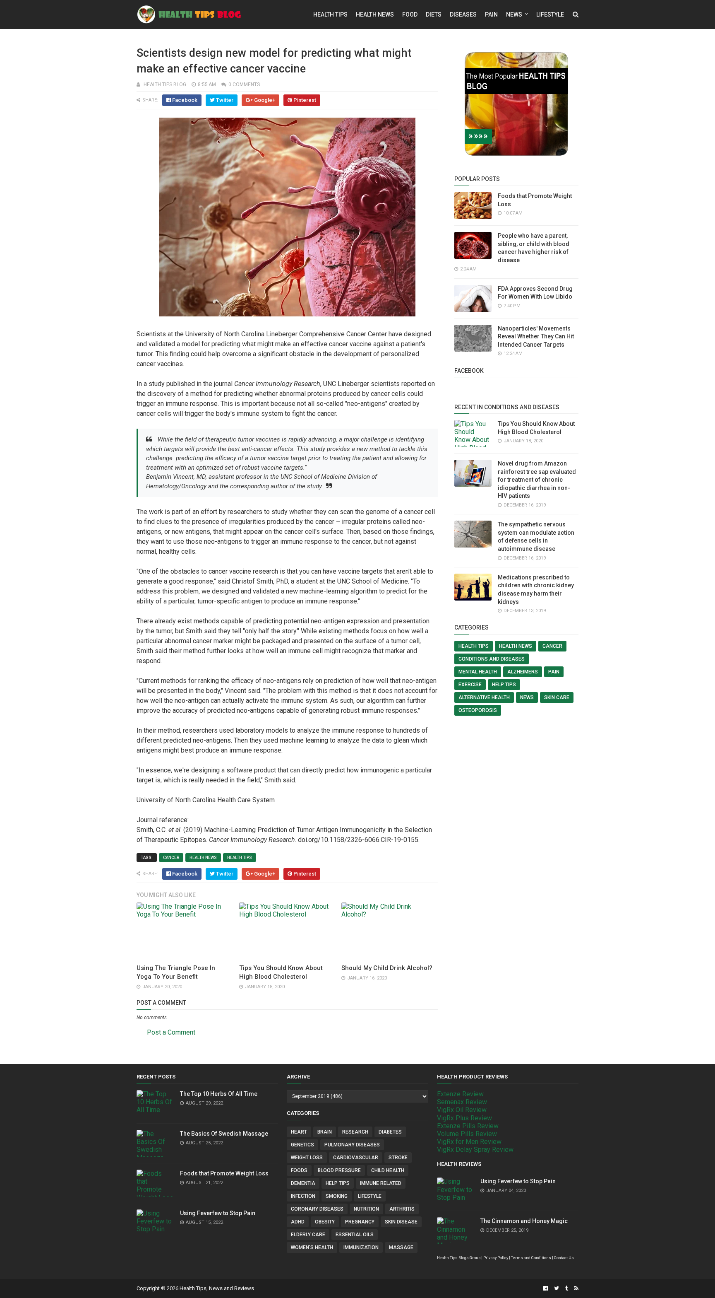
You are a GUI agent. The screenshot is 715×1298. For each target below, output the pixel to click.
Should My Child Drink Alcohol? (386, 968)
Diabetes (390, 1132)
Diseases (463, 14)
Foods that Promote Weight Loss (224, 1173)
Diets (433, 14)
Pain (491, 14)
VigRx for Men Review (469, 1142)
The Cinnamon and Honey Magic (524, 1221)
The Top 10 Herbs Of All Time (218, 1094)
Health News (375, 14)
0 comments (244, 84)
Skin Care (556, 697)
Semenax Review (462, 1102)
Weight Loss (307, 1157)
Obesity (325, 1222)
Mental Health (477, 672)
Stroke (398, 1157)
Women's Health (312, 1247)
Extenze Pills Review (468, 1126)
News (514, 14)
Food (409, 14)
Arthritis (402, 1209)
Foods (299, 1170)
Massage (401, 1247)
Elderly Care (308, 1235)
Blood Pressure (339, 1170)
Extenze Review (460, 1094)
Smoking (337, 1196)
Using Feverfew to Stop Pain (217, 1213)
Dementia (303, 1183)
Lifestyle (550, 14)
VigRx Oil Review (462, 1110)
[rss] (575, 1288)
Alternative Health (484, 697)
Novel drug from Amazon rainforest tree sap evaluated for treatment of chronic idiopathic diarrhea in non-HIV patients (537, 479)
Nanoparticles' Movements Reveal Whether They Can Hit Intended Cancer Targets (536, 336)
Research (355, 1132)
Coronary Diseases (317, 1209)
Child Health (387, 1170)
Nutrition (366, 1209)
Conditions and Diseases (491, 659)
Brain (324, 1132)
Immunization (361, 1247)
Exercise (470, 685)
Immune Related (380, 1183)
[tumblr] (566, 1288)
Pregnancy (359, 1222)
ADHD (298, 1222)
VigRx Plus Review (464, 1118)
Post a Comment (171, 1032)
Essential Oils (355, 1235)
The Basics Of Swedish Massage (224, 1133)
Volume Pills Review (467, 1134)
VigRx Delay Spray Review (475, 1149)
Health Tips (330, 14)
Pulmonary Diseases (352, 1145)
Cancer (171, 857)
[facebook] (545, 1288)
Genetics (302, 1145)
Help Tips (504, 685)
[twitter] (556, 1288)
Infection (303, 1196)
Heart (299, 1132)
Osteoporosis (477, 710)
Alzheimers (522, 672)
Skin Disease (401, 1222)
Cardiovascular (355, 1157)
